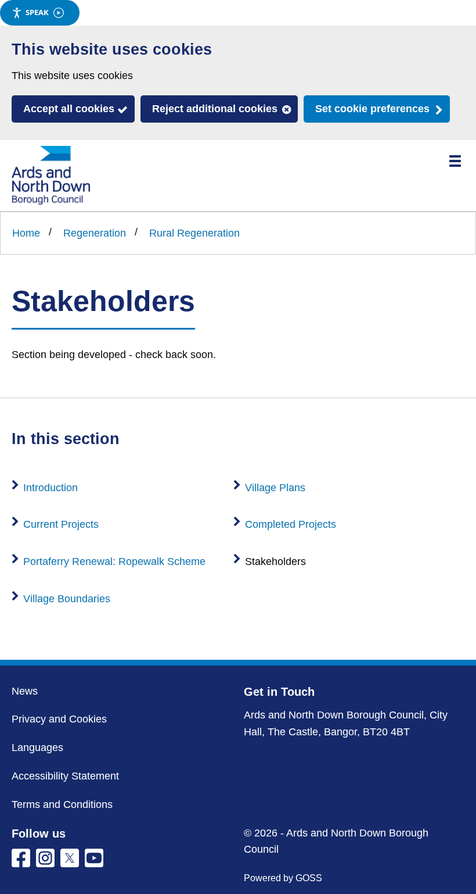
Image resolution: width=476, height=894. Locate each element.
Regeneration (94, 233)
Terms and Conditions (62, 804)
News (25, 691)
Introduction (50, 488)
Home (26, 233)
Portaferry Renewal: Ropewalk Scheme (114, 561)
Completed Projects (290, 524)
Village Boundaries (66, 599)
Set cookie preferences (372, 109)
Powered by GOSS (283, 878)
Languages (37, 747)
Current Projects (61, 524)
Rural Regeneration (194, 233)
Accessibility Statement (65, 776)
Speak (37, 12)
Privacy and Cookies (59, 719)
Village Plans (275, 488)
